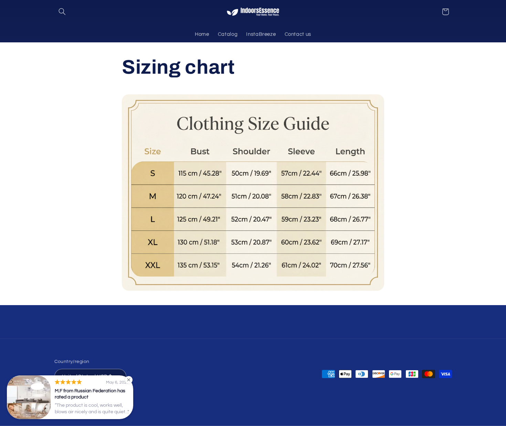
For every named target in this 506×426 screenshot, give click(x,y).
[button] (62, 12)
